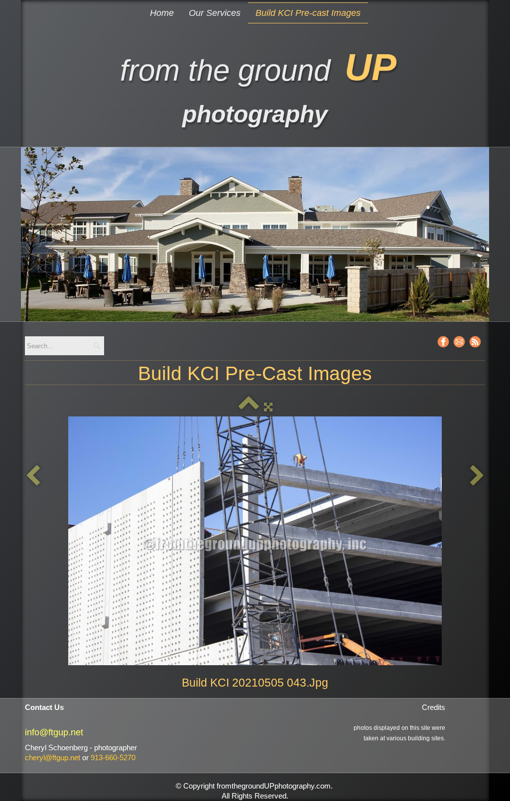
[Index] (249, 406)
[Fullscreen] (268, 406)
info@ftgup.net (54, 732)
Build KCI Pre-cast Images (308, 13)
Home (162, 13)
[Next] (477, 476)
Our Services (215, 13)
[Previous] (33, 476)
